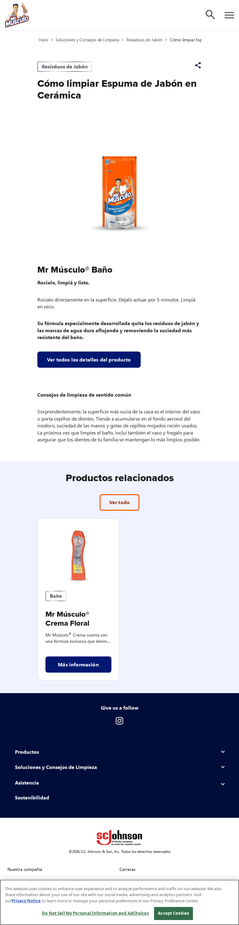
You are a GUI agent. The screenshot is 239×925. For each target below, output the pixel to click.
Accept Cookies (173, 913)
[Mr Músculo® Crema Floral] (78, 551)
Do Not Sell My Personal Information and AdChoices (95, 913)
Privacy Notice (26, 901)
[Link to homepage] (17, 15)
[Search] (210, 14)
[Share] (198, 65)
